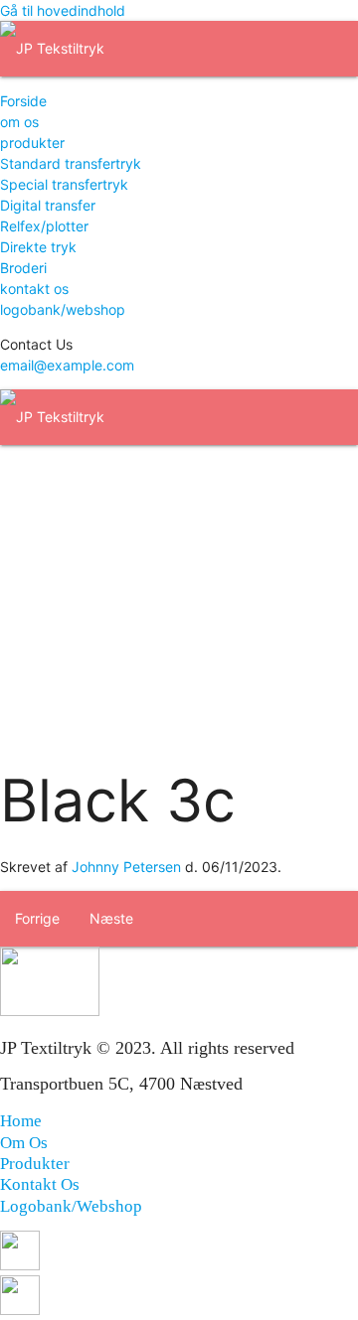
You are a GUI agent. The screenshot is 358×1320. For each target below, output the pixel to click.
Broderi (23, 267)
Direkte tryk (38, 246)
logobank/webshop (62, 309)
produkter (32, 142)
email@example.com (67, 365)
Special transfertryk (64, 184)
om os (19, 121)
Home (21, 1120)
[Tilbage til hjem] (52, 48)
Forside (23, 100)
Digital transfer (47, 205)
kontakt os (34, 288)
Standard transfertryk (70, 163)
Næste (111, 918)
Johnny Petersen (126, 866)
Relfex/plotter (44, 226)
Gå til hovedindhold (62, 10)
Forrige (37, 918)
